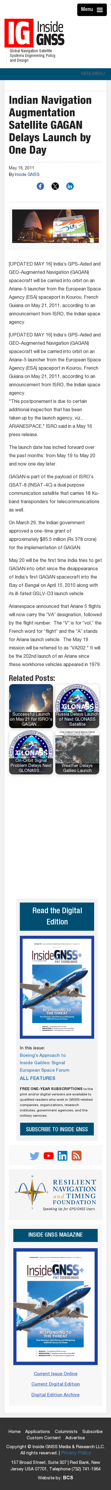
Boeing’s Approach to (43, 1056)
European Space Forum (45, 1070)
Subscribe (92, 1432)
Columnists (66, 1432)
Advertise (75, 1438)
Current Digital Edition (55, 1384)
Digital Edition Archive (55, 1395)
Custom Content (44, 1438)
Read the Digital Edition (57, 917)
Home (14, 1432)
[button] (93, 74)
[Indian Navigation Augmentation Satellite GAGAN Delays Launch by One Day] (55, 228)
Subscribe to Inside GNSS (57, 1130)
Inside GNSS (27, 175)
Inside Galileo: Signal (42, 1063)
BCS (68, 1478)
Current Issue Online (56, 1374)
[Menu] (100, 10)
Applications (37, 1432)
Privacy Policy (76, 1453)
